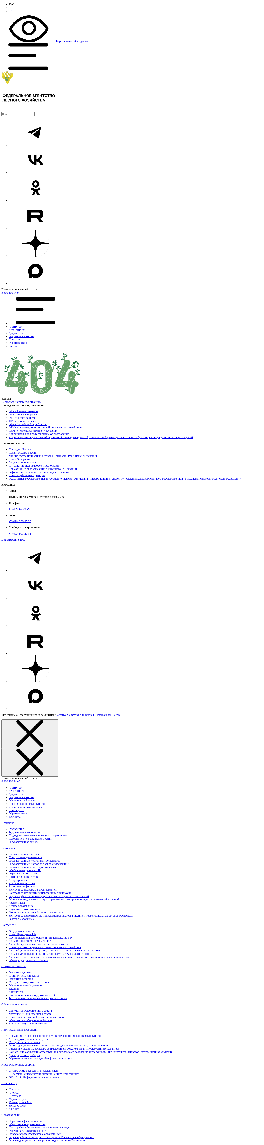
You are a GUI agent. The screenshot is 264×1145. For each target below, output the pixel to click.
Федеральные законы (21, 931)
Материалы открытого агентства (29, 982)
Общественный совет (22, 800)
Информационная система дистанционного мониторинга (44, 1073)
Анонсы (14, 1092)
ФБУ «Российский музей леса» (28, 424)
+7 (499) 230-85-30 (20, 521)
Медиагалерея (17, 1099)
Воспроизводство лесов (23, 876)
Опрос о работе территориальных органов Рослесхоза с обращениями (51, 1137)
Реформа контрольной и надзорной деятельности (39, 472)
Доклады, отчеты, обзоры (24, 1055)
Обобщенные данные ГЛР (25, 870)
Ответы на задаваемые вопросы (28, 1130)
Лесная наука (17, 902)
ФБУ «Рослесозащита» (22, 417)
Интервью (15, 1095)
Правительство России (23, 452)
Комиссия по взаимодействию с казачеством (36, 912)
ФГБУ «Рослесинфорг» (23, 414)
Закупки (14, 988)
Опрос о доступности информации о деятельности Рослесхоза (47, 1140)
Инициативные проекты (24, 975)
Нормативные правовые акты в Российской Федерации (43, 468)
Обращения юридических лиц (27, 1124)
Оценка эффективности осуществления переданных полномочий (49, 896)
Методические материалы (24, 1042)
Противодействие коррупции (27, 475)
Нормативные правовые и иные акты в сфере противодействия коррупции (55, 1035)
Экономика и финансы (23, 886)
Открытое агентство (21, 797)
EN (11, 10)
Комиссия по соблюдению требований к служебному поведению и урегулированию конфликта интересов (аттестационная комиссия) (91, 1051)
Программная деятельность (25, 857)
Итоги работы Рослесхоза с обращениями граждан (39, 1127)
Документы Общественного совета (30, 1010)
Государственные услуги (24, 854)
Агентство (15, 787)
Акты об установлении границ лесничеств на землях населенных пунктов (54, 950)
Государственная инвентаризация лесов (33, 867)
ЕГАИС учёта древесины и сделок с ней (33, 1070)
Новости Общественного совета (28, 1023)
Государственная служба (24, 841)
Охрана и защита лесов (23, 873)
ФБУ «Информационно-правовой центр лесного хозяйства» (45, 427)
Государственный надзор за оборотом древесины (39, 863)
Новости (14, 1089)
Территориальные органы (24, 832)
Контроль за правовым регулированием (33, 889)
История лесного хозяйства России (30, 838)
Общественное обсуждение (25, 985)
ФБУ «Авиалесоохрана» (23, 411)
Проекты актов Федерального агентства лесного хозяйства (45, 947)
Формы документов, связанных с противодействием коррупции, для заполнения (58, 1045)
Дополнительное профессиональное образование (39, 433)
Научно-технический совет (25, 909)
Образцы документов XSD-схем (28, 960)
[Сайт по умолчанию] (132, 91)
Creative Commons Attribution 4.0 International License (89, 714)
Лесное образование (21, 905)
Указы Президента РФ (22, 934)
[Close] (29, 733)
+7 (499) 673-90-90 (20, 509)
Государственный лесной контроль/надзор (34, 860)
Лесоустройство (18, 880)
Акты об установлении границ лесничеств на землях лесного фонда (50, 953)
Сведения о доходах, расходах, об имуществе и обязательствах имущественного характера (64, 1048)
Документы (16, 794)
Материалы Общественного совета (30, 1013)
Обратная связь (18, 813)
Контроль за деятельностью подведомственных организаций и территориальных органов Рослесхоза (71, 915)
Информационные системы (25, 806)
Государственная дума (22, 462)
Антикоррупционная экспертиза (28, 1039)
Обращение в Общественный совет (30, 1020)
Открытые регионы (21, 978)
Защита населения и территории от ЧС (32, 995)
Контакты (15, 816)
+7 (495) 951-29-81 (20, 533)
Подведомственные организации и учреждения (38, 835)
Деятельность (17, 790)
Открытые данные (20, 972)
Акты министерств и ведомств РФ (30, 940)
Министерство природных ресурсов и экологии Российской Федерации (53, 455)
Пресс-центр (16, 810)
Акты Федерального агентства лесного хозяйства (39, 944)
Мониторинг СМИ (20, 1102)
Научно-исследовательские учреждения (33, 430)
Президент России (20, 449)
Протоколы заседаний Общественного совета (36, 1017)
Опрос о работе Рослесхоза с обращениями (35, 1133)
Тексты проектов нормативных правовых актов (38, 998)
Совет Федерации (20, 459)
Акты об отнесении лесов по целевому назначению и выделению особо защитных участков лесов (69, 956)
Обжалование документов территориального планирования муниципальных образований (64, 899)
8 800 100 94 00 (10, 292)
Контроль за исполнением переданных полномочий (40, 892)
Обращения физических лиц (26, 1121)
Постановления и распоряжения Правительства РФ (40, 937)
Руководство (16, 828)
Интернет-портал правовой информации (34, 465)
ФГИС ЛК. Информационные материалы (34, 1077)
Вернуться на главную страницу (21, 401)
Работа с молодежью (21, 918)
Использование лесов (22, 883)
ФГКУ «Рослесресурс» (22, 420)
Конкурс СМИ (17, 1105)
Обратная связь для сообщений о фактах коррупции (40, 1058)
